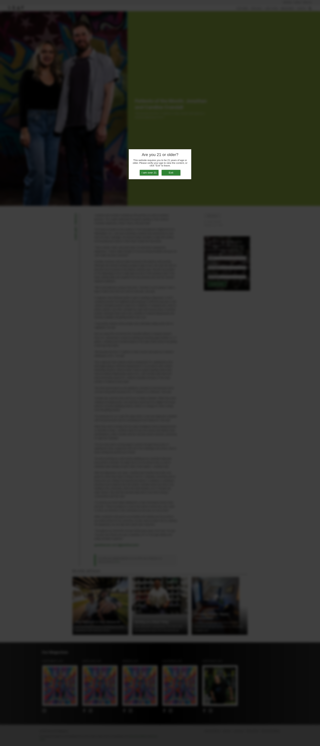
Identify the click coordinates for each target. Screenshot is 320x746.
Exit (171, 172)
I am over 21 (149, 172)
